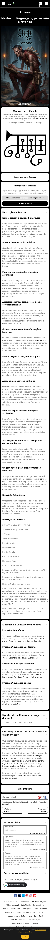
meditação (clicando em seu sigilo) (22, 757)
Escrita (18, 802)
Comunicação (10, 802)
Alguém (7, 837)
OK (25, 937)
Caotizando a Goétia (11, 704)
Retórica (5, 804)
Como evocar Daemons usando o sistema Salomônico (23, 639)
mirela (7, 827)
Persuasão (42, 802)
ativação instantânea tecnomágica (22, 764)
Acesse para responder (37, 833)
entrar (40, 340)
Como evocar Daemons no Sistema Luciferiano (23, 656)
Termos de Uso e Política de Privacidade (32, 931)
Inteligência (34, 802)
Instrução (25, 802)
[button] (25, 139)
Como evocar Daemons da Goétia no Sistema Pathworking (22, 675)
